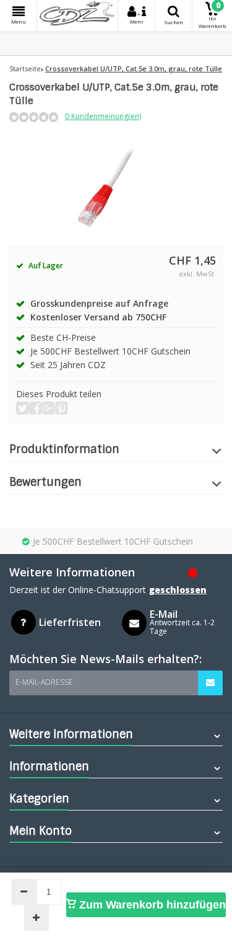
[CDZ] (77, 15)
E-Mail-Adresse (44, 682)
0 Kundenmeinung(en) (103, 116)
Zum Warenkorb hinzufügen (151, 905)
